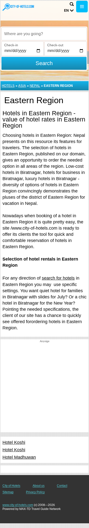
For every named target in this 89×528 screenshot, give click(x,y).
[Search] (72, 4)
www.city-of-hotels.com (17, 505)
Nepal (35, 86)
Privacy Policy (35, 492)
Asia (22, 86)
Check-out (55, 45)
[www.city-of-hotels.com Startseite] (18, 7)
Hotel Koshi (13, 442)
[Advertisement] (44, 387)
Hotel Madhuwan (19, 457)
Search (44, 63)
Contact (62, 485)
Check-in (11, 45)
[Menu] (82, 6)
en (66, 10)
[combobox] (44, 34)
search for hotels (58, 278)
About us (38, 485)
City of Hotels (11, 485)
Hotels (8, 86)
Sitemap (8, 492)
